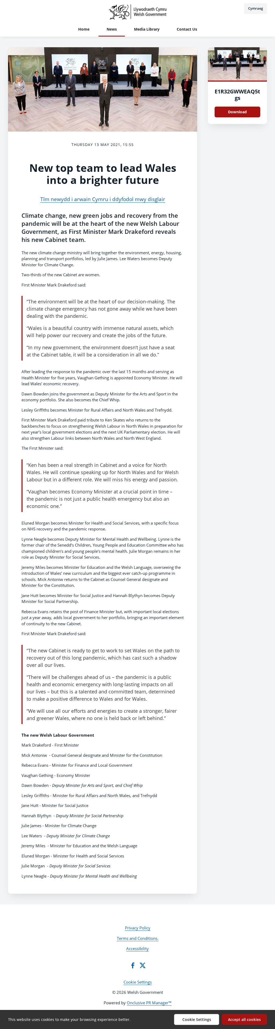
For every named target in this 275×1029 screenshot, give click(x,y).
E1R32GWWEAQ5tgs (237, 94)
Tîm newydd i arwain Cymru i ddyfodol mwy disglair (102, 199)
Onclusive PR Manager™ (149, 1002)
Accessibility (137, 948)
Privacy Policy (137, 927)
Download (237, 111)
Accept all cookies (244, 1019)
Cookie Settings (138, 982)
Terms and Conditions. (137, 938)
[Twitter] (143, 965)
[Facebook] (133, 965)
